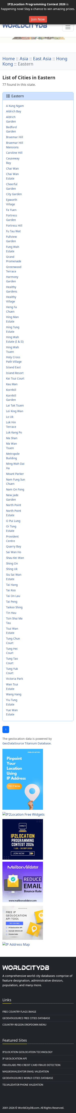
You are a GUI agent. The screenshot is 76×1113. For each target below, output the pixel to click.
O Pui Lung (13, 521)
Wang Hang (13, 694)
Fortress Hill (14, 225)
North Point (13, 505)
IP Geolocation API (14, 1058)
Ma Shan (11, 438)
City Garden (14, 194)
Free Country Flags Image (19, 1011)
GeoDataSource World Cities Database (27, 1078)
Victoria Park (14, 679)
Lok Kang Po (14, 432)
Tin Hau (11, 613)
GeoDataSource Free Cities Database (26, 1018)
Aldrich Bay (13, 111)
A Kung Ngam (15, 106)
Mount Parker (15, 474)
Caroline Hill (14, 153)
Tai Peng (11, 601)
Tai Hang (12, 585)
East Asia (42, 58)
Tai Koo (11, 590)
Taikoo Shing (14, 607)
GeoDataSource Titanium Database (26, 743)
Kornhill (11, 390)
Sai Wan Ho (13, 552)
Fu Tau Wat (13, 231)
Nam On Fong (15, 489)
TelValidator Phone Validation (22, 1084)
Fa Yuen (11, 210)
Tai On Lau (13, 596)
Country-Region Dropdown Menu (24, 1024)
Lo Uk (9, 417)
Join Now (38, 19)
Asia (24, 58)
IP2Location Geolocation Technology (27, 1052)
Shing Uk (11, 569)
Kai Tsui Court (15, 378)
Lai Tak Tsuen (15, 405)
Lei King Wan (14, 411)
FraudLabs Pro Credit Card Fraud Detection (31, 1065)
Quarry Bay (13, 546)
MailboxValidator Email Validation (25, 1071)
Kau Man (11, 384)
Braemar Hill (14, 137)
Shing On (12, 563)
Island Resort (15, 373)
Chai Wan (12, 168)
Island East (13, 367)
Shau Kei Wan (15, 558)
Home (8, 58)
